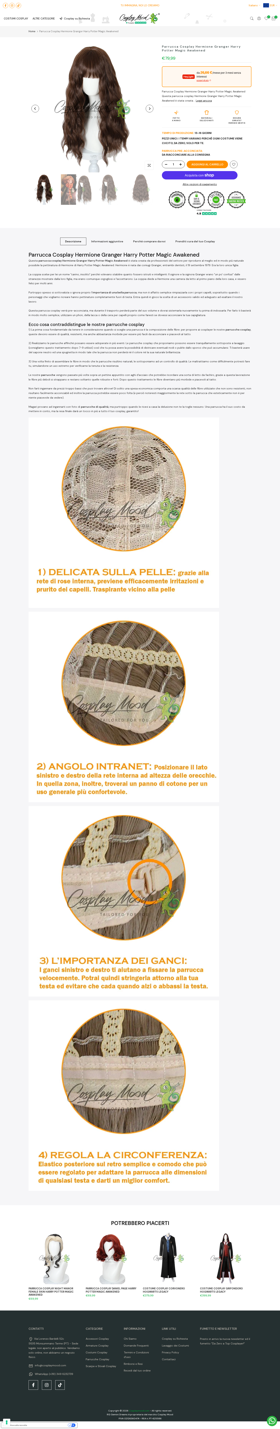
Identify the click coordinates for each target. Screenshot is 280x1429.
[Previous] (35, 108)
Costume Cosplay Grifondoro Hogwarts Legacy (221, 1290)
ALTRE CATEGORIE (44, 18)
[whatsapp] (272, 1421)
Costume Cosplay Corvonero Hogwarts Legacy (164, 1290)
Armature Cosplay (97, 1345)
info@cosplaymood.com (50, 1365)
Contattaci (169, 1359)
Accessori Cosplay (97, 1338)
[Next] (149, 108)
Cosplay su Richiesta (77, 18)
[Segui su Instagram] (12, 5)
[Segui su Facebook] (5, 5)
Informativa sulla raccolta (15, 1425)
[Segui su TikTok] (18, 5)
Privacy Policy (170, 1352)
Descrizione (73, 241)
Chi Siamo (130, 1338)
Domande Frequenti (136, 1345)
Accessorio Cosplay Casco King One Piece (47, 1410)
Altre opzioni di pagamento (200, 184)
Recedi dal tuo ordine (137, 1370)
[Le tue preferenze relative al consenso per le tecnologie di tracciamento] (6, 1422)
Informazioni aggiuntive (107, 241)
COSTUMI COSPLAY (16, 18)
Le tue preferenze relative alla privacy (48, 1425)
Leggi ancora (204, 100)
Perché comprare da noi (149, 241)
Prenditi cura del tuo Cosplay (195, 241)
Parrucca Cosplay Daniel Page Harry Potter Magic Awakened (111, 1290)
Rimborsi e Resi (133, 1364)
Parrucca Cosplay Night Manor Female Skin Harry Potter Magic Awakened (51, 1291)
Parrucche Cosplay (97, 1359)
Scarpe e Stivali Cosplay (101, 1366)
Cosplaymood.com (139, 1410)
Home (32, 31)
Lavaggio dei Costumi (175, 1345)
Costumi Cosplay (96, 1352)
